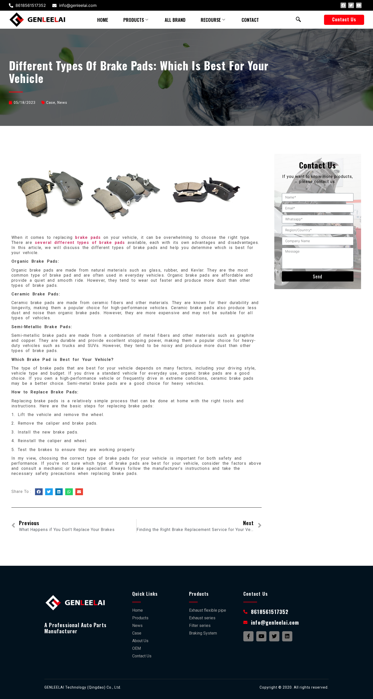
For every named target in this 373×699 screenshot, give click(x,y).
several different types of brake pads (80, 242)
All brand (175, 19)
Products (133, 19)
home (102, 19)
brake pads (88, 237)
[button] (344, 20)
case (50, 103)
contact (250, 19)
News (62, 103)
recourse (211, 19)
